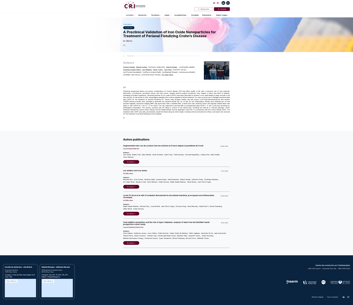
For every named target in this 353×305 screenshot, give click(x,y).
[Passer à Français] (218, 3)
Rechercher (205, 9)
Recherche (142, 15)
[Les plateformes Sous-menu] (187, 15)
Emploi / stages (221, 15)
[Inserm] (292, 282)
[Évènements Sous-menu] (212, 15)
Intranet (223, 9)
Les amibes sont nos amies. (135, 170)
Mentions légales (317, 297)
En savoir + (131, 162)
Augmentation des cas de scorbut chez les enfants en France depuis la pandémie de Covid (163, 146)
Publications (127, 24)
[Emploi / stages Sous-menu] (228, 15)
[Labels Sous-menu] (170, 15)
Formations (155, 15)
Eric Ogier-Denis (167, 75)
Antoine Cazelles (129, 67)
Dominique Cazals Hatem (132, 70)
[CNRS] (323, 282)
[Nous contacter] (228, 3)
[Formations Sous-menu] (160, 15)
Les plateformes (180, 15)
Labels (167, 15)
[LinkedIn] (223, 3)
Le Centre (129, 15)
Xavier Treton (158, 70)
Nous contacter (332, 297)
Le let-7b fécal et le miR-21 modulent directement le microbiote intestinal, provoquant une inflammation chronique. (168, 196)
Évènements (206, 15)
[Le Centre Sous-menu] (134, 15)
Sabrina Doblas (171, 67)
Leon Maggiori (147, 70)
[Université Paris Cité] (310, 282)
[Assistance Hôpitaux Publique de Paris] (340, 282)
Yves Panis (168, 70)
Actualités (195, 15)
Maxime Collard (141, 67)
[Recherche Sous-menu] (147, 15)
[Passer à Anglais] (214, 3)
